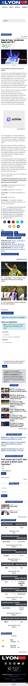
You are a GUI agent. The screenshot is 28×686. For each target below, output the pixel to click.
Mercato (11, 7)
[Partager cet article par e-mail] (14, 226)
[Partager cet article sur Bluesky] (21, 222)
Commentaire (5, 340)
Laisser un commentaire (7, 313)
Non (3, 468)
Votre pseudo (5, 332)
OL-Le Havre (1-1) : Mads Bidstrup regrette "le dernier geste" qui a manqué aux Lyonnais (13, 249)
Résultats (25, 479)
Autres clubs (13, 408)
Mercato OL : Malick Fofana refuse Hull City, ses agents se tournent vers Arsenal (12, 245)
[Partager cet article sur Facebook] (4, 222)
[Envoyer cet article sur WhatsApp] (17, 222)
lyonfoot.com (14, 679)
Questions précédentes (5, 477)
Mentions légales (17, 674)
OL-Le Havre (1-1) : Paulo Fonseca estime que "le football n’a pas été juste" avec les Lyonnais (18, 418)
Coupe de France (7, 232)
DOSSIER (11, 510)
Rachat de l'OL (13, 512)
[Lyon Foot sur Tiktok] (23, 664)
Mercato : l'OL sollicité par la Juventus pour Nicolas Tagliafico (13, 241)
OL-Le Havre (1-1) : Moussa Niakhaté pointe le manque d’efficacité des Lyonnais (17, 424)
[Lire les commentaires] (18, 226)
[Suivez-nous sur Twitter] (10, 664)
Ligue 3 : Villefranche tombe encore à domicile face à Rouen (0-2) (18, 410)
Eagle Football (13, 506)
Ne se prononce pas (6, 471)
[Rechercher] (25, 2)
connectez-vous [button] (17, 337)
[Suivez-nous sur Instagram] (14, 664)
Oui (3, 466)
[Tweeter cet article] (9, 222)
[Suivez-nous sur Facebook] (5, 664)
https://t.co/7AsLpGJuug (16, 214)
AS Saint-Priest (20, 235)
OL (16, 232)
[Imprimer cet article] (9, 226)
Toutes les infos (22, 428)
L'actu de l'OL (5, 7)
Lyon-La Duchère (15, 78)
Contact (16, 676)
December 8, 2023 (7, 218)
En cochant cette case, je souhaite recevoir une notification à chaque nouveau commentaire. (14, 362)
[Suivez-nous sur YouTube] (18, 664)
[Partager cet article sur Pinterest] (13, 222)
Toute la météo (22, 652)
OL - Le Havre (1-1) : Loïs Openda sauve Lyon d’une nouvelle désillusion (13, 438)
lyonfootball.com (20, 679)
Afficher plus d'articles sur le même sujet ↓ (10, 254)
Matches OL (17, 7)
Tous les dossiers (22, 517)
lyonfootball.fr (14, 680)
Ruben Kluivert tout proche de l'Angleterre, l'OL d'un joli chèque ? (12, 449)
